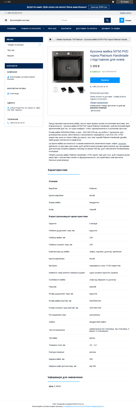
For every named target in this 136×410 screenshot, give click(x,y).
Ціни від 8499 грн (99, 7)
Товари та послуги (31, 29)
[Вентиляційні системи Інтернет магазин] (6, 20)
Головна (11, 29)
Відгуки (10, 56)
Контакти (66, 29)
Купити (105, 80)
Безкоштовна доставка (99, 93)
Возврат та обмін (111, 29)
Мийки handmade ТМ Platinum (70, 39)
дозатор (122, 143)
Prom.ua (80, 404)
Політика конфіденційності (94, 406)
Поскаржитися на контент (72, 406)
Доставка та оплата (86, 29)
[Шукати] (107, 20)
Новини (11, 35)
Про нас (52, 29)
